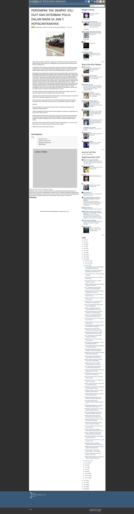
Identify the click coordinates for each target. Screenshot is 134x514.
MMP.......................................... (91, 175)
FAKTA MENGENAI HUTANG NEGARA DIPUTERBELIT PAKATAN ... (94, 326)
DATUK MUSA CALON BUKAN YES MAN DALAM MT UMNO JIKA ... (93, 357)
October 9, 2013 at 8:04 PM (44, 140)
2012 (85, 480)
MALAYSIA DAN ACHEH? (95, 176)
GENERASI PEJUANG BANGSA (48, 1)
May (86, 469)
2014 (85, 257)
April (86, 471)
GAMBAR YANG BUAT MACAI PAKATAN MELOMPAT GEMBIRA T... (94, 353)
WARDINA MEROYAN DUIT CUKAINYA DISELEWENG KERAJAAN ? (94, 457)
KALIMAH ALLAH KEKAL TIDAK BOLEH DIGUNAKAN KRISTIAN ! (94, 387)
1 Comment (69, 27)
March (86, 473)
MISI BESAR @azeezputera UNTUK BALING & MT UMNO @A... (93, 374)
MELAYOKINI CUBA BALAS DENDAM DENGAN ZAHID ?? (94, 437)
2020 (85, 244)
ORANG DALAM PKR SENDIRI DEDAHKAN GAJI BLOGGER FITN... (94, 430)
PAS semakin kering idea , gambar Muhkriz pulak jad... (93, 281)
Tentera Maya (86, 132)
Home (30, 509)
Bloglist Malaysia (88, 207)
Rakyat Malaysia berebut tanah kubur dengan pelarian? (95, 70)
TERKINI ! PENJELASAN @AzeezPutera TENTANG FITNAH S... (94, 285)
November (87, 263)
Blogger (67, 211)
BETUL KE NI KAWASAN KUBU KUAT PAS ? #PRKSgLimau (94, 305)
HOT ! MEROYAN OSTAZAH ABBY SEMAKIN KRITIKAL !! (93, 336)
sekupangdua (87, 110)
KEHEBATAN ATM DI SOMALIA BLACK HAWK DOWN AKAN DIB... (94, 447)
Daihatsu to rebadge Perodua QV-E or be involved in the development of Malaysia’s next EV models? (92, 162)
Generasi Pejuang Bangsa (90, 21)
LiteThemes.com (93, 513)
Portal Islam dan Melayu (89, 220)
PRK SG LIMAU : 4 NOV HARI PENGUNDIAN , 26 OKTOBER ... (93, 450)
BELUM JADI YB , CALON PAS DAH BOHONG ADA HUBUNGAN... (93, 302)
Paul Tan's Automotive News (90, 159)
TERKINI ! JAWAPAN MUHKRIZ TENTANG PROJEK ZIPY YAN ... (93, 308)
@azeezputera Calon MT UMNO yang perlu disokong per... (94, 380)
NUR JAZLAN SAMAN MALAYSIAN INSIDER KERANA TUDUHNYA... (93, 413)
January (87, 477)
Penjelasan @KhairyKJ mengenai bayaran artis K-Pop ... (93, 454)
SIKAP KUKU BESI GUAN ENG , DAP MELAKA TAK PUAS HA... (94, 419)
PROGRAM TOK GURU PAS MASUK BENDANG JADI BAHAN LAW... (94, 271)
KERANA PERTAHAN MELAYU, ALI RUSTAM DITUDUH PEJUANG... (93, 398)
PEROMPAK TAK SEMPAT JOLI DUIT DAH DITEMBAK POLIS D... (94, 409)
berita (33, 27)
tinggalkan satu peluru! (89, 127)
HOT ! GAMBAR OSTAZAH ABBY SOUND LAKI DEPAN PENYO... (93, 288)
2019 (85, 246)
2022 (85, 240)
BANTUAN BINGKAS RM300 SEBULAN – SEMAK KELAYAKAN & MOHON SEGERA (93, 223)
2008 (85, 489)
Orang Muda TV (87, 192)
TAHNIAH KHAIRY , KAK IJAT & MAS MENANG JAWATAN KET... (94, 391)
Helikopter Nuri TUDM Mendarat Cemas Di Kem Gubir (95, 55)
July (86, 465)
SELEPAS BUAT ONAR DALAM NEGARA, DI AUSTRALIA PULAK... (94, 329)
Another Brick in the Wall (90, 75)
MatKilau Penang (87, 52)
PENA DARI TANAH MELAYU (90, 101)
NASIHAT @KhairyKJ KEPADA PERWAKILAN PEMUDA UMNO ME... (94, 443)
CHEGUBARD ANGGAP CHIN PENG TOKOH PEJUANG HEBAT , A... (93, 406)
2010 (85, 484)
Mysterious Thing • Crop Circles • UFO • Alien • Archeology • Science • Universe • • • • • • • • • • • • (92, 213)
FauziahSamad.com (88, 166)
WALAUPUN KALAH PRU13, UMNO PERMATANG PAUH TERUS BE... (93, 333)
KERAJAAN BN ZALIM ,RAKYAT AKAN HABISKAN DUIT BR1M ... (94, 291)
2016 (85, 252)
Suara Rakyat (86, 118)
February (87, 475)
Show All (102, 61)
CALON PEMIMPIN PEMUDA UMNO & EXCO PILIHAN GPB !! (94, 394)
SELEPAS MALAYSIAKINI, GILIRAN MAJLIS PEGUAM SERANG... (93, 423)
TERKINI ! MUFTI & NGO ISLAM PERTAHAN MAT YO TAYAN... (92, 363)
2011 (85, 482)
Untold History (87, 226)
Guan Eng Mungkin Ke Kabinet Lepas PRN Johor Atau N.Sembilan (95, 95)
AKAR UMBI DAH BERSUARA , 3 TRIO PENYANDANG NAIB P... (94, 343)
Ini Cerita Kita (92, 43)
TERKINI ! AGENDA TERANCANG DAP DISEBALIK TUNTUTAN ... (94, 370)
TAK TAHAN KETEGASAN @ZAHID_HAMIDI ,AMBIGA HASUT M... (94, 402)
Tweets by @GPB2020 (87, 154)
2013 (85, 259)
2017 (85, 250)
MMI (84, 42)
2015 (85, 254)
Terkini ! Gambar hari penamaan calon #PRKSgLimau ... (94, 322)
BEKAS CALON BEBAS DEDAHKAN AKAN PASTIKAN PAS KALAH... (93, 315)
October (87, 265)
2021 (85, 242)
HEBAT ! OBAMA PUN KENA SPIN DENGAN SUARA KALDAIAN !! (93, 433)
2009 (85, 486)
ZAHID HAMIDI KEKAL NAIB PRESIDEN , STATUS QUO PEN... (94, 346)
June (86, 467)
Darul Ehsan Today (88, 92)
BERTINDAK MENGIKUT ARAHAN (92, 31)
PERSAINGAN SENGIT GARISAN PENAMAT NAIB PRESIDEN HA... (93, 350)
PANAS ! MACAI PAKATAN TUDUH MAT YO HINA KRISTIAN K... (94, 384)
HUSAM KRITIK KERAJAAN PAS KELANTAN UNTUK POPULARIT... (94, 416)
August (86, 462)
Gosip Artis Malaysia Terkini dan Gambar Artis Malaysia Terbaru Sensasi (91, 199)
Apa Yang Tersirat (88, 141)
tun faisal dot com (88, 84)
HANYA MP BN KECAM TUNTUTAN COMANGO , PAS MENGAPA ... (93, 312)
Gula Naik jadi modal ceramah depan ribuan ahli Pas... (94, 295)
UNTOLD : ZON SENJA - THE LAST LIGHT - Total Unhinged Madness (95, 229)
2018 (85, 248)
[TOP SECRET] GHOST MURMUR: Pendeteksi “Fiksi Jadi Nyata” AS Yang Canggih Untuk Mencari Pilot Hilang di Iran (92, 216)
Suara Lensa (86, 67)
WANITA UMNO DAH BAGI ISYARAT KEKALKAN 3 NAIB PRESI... (93, 360)
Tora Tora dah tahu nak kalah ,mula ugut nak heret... (93, 426)
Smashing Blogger (93, 511)
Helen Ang (86, 12)
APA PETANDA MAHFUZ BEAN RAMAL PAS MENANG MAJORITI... (94, 267)
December (87, 261)
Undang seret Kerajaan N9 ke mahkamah (92, 209)
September (87, 460)
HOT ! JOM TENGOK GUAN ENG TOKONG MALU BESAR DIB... (93, 367)
